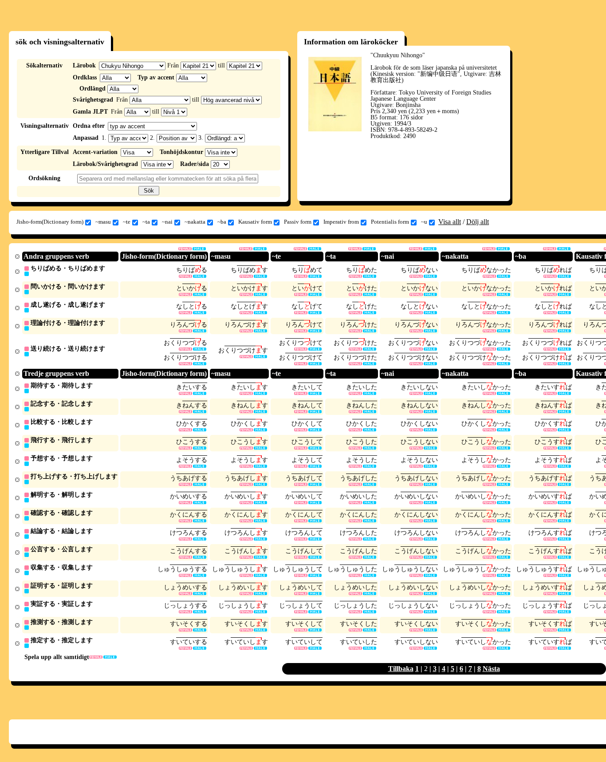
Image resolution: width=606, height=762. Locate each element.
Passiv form (297, 221)
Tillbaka (400, 668)
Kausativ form (255, 221)
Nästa (491, 668)
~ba (221, 221)
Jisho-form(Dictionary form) (49, 221)
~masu (103, 221)
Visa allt (449, 221)
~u (424, 221)
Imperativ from (341, 221)
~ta (146, 221)
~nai (167, 221)
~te (126, 221)
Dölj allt (477, 221)
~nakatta (195, 221)
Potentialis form (390, 221)
